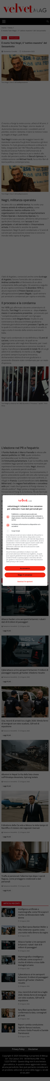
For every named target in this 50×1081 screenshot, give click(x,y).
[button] (25, 531)
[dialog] (25, 540)
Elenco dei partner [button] (12, 549)
